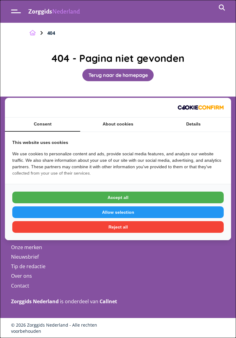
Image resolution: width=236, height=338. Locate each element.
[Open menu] (16, 11)
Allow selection (118, 212)
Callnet (108, 301)
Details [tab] (193, 123)
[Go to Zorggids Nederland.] (33, 33)
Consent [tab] (43, 123)
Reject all (118, 227)
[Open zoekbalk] (222, 8)
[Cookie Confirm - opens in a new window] (201, 107)
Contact (20, 285)
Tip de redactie (28, 266)
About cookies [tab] (118, 123)
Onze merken (26, 247)
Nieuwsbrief (25, 256)
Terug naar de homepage (118, 75)
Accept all (118, 197)
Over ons (21, 275)
